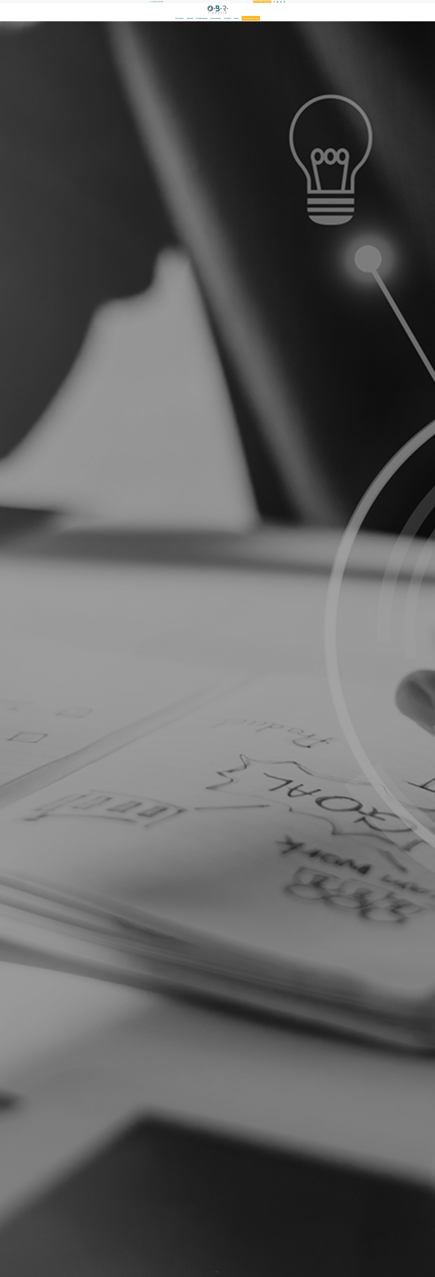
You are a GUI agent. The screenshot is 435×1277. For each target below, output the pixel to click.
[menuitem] (262, 2)
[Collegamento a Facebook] (274, 1)
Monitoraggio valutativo (262, 1)
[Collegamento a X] (281, 1)
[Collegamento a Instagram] (284, 1)
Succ (430, 649)
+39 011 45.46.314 (157, 1)
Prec (5, 649)
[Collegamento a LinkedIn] (277, 1)
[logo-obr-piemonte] (217, 9)
